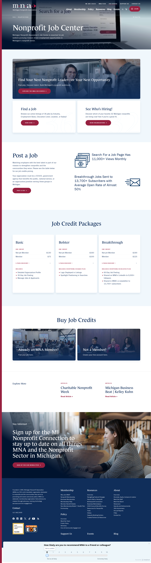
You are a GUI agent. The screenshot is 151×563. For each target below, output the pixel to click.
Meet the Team (65, 521)
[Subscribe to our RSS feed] (38, 518)
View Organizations (97, 123)
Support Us (124, 4)
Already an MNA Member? (38, 350)
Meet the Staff (118, 499)
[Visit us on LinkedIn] (21, 519)
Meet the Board (118, 502)
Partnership (64, 508)
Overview (63, 519)
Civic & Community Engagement (71, 528)
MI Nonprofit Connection (95, 502)
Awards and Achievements (122, 506)
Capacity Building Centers (95, 515)
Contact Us (136, 4)
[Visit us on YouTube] (33, 519)
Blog (109, 9)
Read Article (66, 396)
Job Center (113, 4)
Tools (89, 511)
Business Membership (68, 499)
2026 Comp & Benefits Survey (96, 506)
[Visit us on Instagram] (17, 519)
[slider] (47, 555)
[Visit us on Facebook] (14, 519)
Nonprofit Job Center (23, 17)
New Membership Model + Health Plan (73, 506)
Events (117, 9)
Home (14, 17)
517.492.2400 (17, 512)
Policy (91, 9)
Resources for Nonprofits (95, 508)
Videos (89, 513)
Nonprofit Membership (68, 497)
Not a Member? (94, 350)
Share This (137, 17)
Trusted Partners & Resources (96, 517)
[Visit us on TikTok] (29, 519)
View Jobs (29, 123)
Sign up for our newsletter (28, 465)
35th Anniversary (119, 508)
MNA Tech (102, 4)
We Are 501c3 (90, 4)
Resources (100, 9)
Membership (80, 9)
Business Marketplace (94, 504)
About (69, 9)
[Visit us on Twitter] (25, 519)
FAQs (115, 513)
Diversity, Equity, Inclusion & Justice (125, 497)
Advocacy (63, 526)
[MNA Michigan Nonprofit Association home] (25, 7)
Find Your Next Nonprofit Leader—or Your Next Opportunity (64, 80)
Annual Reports (118, 511)
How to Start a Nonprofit (94, 499)
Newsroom (117, 504)
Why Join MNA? (65, 495)
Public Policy (65, 523)
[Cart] (126, 9)
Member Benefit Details (68, 504)
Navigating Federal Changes (96, 497)
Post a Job (21, 190)
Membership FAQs (66, 502)
